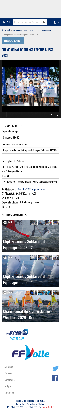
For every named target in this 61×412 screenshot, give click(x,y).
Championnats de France (23, 30)
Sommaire (9, 392)
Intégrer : (6, 175)
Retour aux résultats (12, 41)
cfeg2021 (27, 189)
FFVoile (43, 8)
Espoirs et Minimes (43, 30)
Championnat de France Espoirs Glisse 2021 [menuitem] (20, 34)
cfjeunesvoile (38, 189)
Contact (8, 373)
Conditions (9, 379)
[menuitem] (55, 22)
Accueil (7, 30)
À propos (8, 366)
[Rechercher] (44, 22)
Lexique (7, 386)
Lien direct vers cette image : (15, 144)
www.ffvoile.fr (48, 407)
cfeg (19, 189)
